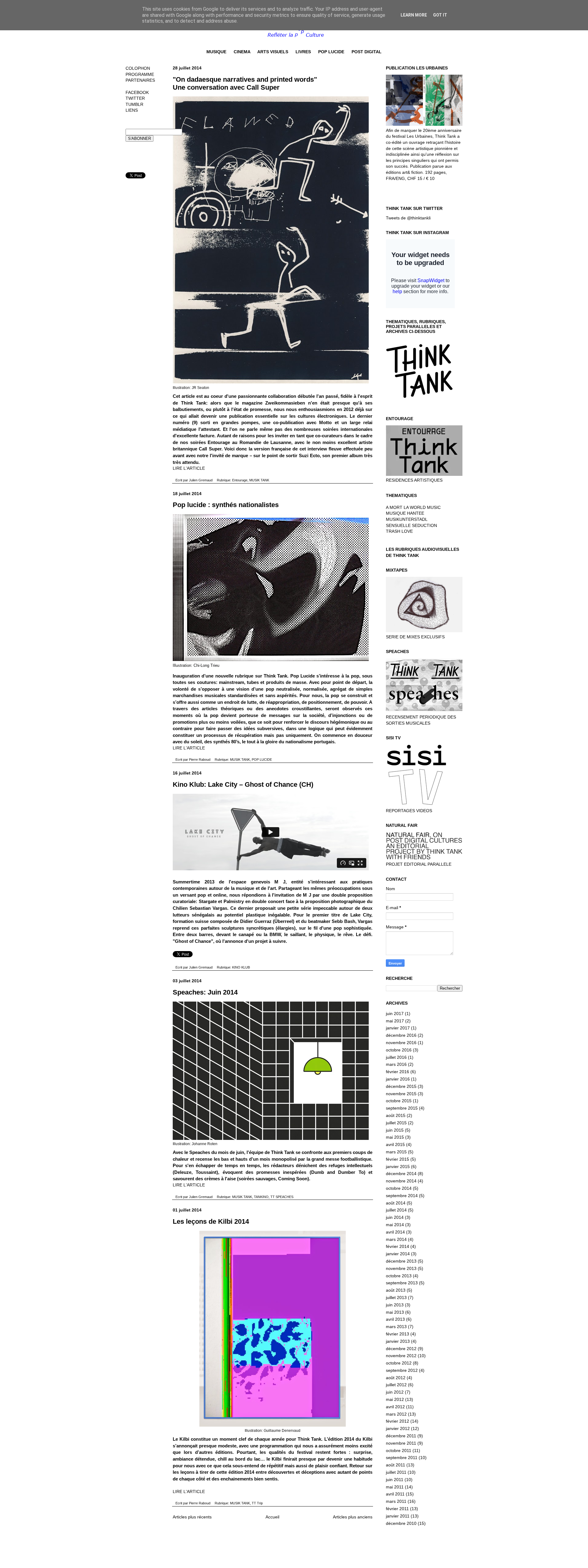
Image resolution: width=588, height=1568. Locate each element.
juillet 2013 (396, 1297)
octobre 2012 (399, 1363)
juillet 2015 (396, 1122)
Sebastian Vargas (208, 908)
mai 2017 (395, 1020)
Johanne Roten (205, 1144)
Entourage (239, 480)
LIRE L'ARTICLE (189, 468)
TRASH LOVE (399, 531)
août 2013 (395, 1290)
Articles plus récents (192, 1516)
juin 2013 (395, 1304)
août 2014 (395, 1202)
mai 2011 (395, 1486)
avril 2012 (395, 1406)
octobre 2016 (399, 1049)
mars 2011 (396, 1501)
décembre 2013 (401, 1261)
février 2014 (397, 1246)
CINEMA (242, 51)
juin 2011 (394, 1479)
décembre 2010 (401, 1523)
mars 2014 (396, 1239)
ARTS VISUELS (272, 51)
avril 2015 (395, 1144)
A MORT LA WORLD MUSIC (413, 507)
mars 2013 (396, 1326)
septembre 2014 (402, 1195)
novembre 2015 (401, 1093)
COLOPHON (138, 68)
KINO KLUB (241, 967)
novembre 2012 (401, 1355)
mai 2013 (395, 1312)
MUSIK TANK (259, 480)
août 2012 (395, 1377)
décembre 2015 (401, 1086)
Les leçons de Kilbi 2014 (211, 1221)
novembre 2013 (401, 1268)
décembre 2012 (401, 1348)
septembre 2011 (401, 1457)
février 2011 (397, 1508)
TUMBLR (134, 104)
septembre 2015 (402, 1108)
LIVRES (303, 51)
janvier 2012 (398, 1428)
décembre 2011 (401, 1435)
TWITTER (135, 98)
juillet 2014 (396, 1210)
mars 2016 (396, 1064)
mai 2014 (395, 1224)
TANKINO (261, 1197)
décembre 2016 (401, 1035)
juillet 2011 (396, 1472)
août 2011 (395, 1464)
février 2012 (397, 1421)
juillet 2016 (396, 1057)
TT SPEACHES (281, 1197)
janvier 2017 (398, 1027)
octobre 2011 (398, 1450)
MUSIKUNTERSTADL (407, 519)
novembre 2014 (401, 1180)
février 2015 (397, 1159)
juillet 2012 (396, 1384)
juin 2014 (395, 1217)
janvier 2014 (398, 1253)
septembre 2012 (402, 1370)
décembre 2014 (401, 1173)
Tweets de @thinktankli (408, 217)
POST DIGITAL (367, 51)
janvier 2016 (398, 1079)
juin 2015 (395, 1130)
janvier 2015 (398, 1166)
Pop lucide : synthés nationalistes (226, 505)
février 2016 (397, 1071)
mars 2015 (396, 1151)
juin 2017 (395, 1013)
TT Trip (257, 1503)
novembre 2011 (401, 1443)
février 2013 (397, 1333)
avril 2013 (395, 1319)
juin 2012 (395, 1392)
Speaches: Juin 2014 (205, 992)
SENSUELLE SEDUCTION (411, 525)
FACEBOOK (137, 92)
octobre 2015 (399, 1100)
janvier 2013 (398, 1341)
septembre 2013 (402, 1282)
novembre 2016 (401, 1042)
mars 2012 (396, 1414)
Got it (440, 15)
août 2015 (395, 1115)
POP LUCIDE (331, 51)
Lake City (360, 914)
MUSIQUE (216, 51)
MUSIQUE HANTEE (405, 513)
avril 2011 (395, 1493)
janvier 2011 (397, 1516)
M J (307, 895)
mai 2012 (395, 1399)
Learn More (414, 15)
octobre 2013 (399, 1275)
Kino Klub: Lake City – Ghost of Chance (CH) (243, 784)
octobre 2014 (399, 1188)
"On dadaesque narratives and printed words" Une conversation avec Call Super (245, 83)
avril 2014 (395, 1232)
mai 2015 (395, 1137)
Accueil (272, 1516)
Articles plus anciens (352, 1516)
